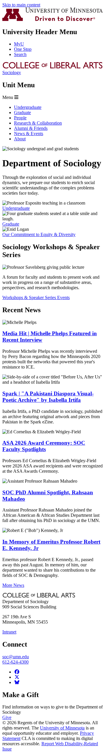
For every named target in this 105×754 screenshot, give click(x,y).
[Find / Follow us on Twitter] (17, 677)
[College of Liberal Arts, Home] (52, 67)
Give (6, 717)
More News (13, 585)
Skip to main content (21, 4)
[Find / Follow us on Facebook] (17, 671)
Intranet (9, 631)
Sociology (11, 72)
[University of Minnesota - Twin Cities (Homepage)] (52, 19)
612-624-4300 (15, 661)
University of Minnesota (62, 727)
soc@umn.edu (15, 656)
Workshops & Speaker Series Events (36, 297)
